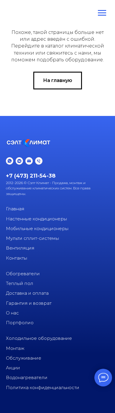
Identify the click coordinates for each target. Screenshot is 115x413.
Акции (13, 368)
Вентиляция (20, 248)
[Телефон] (38, 161)
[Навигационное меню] (102, 13)
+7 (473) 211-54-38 (30, 176)
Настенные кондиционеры (36, 219)
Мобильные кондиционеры (37, 228)
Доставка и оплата (27, 293)
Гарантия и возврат (29, 303)
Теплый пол (19, 283)
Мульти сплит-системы (32, 238)
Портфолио (20, 322)
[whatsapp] (9, 161)
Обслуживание (23, 358)
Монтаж (15, 348)
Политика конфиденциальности (42, 387)
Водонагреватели (26, 377)
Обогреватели (23, 273)
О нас (12, 313)
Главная (15, 209)
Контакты (16, 258)
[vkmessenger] (19, 161)
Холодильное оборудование (39, 338)
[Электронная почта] (29, 161)
